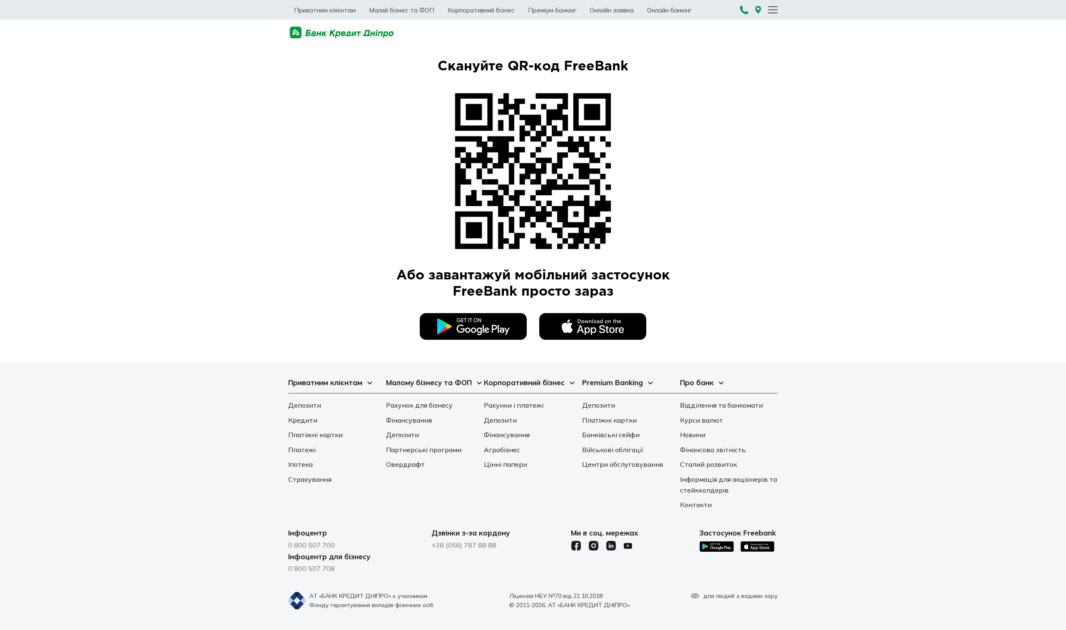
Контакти (696, 505)
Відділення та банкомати (721, 405)
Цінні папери (505, 464)
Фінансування (409, 420)
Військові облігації (612, 450)
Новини (692, 435)
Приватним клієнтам (325, 10)
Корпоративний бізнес (481, 10)
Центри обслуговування (622, 464)
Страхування (309, 479)
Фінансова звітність (713, 450)
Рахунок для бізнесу (419, 405)
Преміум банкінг (552, 10)
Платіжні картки (315, 435)
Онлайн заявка (612, 10)
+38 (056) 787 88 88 (463, 545)
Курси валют (701, 420)
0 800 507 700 (311, 545)
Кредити (302, 420)
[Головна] (342, 33)
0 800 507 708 (311, 568)
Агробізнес (502, 450)
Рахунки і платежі (513, 405)
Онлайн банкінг (669, 10)
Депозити (304, 405)
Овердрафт (405, 464)
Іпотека (300, 464)
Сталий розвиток (708, 464)
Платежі (302, 450)
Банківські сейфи (611, 435)
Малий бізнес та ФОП (401, 10)
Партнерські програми (423, 450)
